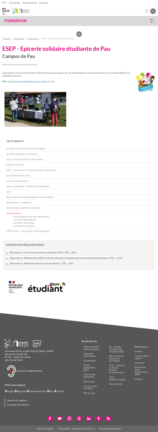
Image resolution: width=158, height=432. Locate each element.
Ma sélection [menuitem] (89, 360)
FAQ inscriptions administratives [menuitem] (91, 347)
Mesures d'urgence (17, 400)
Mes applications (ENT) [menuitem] (89, 367)
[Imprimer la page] (79, 34)
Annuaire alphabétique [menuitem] (25, 219)
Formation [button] (15, 21)
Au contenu (15, 2)
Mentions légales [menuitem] (45, 428)
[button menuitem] (153, 11)
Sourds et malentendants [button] (29, 371)
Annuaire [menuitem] (90, 381)
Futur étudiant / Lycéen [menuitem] (142, 357)
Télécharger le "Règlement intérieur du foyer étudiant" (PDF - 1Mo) (41, 263)
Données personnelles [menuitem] (110, 428)
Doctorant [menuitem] (139, 362)
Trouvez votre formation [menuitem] (90, 387)
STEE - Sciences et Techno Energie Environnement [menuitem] (117, 369)
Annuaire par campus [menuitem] (24, 225)
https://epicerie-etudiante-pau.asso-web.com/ (29, 81)
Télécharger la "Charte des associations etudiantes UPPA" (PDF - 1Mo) (42, 252)
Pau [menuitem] (51, 391)
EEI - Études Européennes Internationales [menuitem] (116, 349)
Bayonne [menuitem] (21, 391)
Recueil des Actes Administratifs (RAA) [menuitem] (141, 371)
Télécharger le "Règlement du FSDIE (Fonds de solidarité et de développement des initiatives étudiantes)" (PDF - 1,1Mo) (66, 257)
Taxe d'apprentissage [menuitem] (117, 378)
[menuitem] (79, 148)
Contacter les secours (18, 404)
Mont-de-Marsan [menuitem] (37, 391)
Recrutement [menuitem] (115, 384)
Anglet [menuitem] (10, 391)
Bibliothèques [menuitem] (141, 346)
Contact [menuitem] (138, 379)
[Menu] (146, 11)
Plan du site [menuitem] (89, 393)
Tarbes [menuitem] (60, 391)
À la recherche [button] (30, 2)
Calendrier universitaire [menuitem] (89, 354)
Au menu (43, 2)
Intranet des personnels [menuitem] (89, 375)
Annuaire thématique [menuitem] (24, 222)
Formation (7, 39)
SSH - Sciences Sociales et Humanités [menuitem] (116, 358)
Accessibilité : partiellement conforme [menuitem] (76, 428)
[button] (137, 21)
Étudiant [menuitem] (139, 351)
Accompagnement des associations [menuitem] (31, 216)
